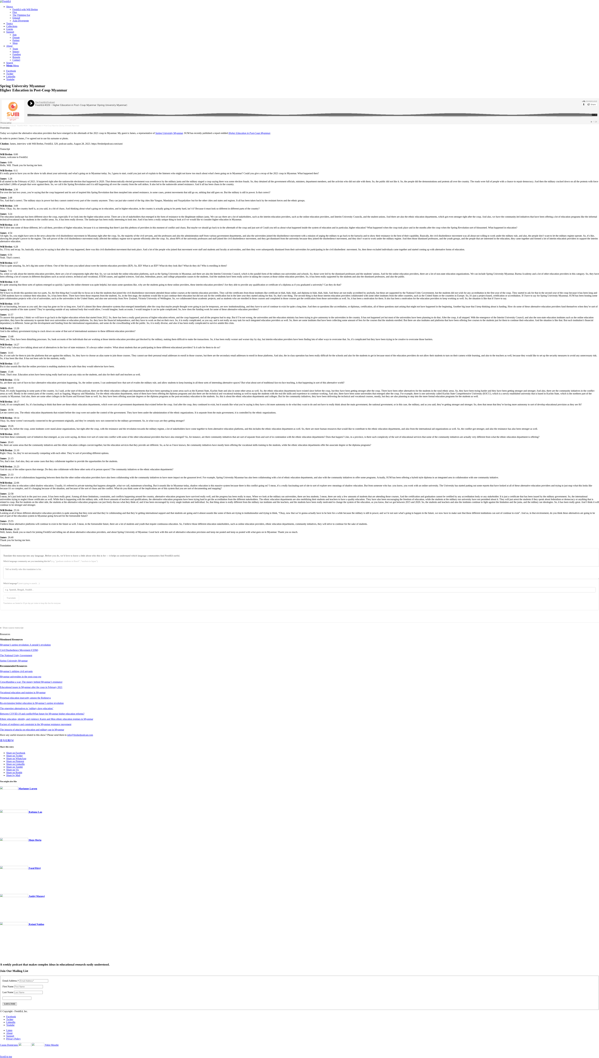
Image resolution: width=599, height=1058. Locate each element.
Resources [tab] (5, 634)
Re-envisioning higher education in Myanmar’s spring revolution (32, 703)
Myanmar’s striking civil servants (16, 671)
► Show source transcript (11, 628)
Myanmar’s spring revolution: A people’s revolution (25, 644)
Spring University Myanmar (169, 133)
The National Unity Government (16, 655)
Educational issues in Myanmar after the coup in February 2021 (31, 687)
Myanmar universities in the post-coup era (20, 676)
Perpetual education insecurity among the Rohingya (25, 697)
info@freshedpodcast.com (80, 735)
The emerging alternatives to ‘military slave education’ (26, 708)
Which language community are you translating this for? (50, 561)
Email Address (10, 980)
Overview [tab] (5, 127)
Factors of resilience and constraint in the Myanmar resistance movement (35, 724)
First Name (7, 986)
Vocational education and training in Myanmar (23, 692)
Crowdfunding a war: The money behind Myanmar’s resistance (31, 682)
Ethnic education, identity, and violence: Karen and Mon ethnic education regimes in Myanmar (46, 719)
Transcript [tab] (5, 149)
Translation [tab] (5, 545)
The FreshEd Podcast (8, 125)
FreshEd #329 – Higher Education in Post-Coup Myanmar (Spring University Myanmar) (48, 125)
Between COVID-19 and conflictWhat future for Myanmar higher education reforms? (42, 713)
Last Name (7, 992)
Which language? (21, 583)
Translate (11, 598)
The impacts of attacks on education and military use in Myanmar (32, 729)
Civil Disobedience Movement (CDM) (19, 650)
